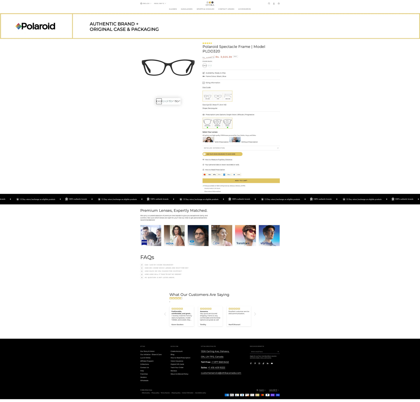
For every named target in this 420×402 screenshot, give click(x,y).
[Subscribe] (279, 352)
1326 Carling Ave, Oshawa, (215, 351)
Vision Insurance (177, 361)
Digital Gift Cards (177, 364)
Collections (144, 364)
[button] (269, 3)
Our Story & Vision (147, 351)
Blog (172, 354)
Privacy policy (155, 393)
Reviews (174, 371)
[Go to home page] (210, 3)
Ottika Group (148, 390)
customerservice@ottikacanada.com (221, 373)
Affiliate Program (147, 361)
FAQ (142, 371)
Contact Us (144, 367)
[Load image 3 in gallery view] (171, 101)
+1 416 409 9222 (216, 367)
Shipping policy (176, 393)
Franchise (144, 374)
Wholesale (144, 380)
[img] (211, 298)
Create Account (177, 351)
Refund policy (146, 393)
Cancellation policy (200, 393)
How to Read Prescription (180, 358)
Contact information (187, 393)
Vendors (143, 377)
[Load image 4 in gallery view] (177, 101)
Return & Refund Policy (179, 374)
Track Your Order (177, 367)
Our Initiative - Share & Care (151, 354)
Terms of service (165, 393)
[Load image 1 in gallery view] (159, 101)
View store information (212, 191)
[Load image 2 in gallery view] (165, 101)
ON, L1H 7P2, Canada (212, 356)
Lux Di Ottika (145, 358)
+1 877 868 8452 (220, 362)
